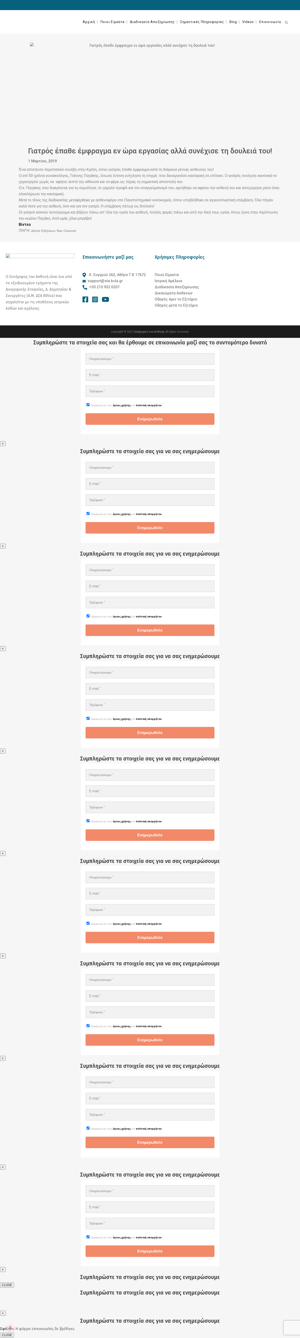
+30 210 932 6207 (104, 287)
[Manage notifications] (10, 1327)
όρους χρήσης (122, 405)
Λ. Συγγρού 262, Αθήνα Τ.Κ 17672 (117, 275)
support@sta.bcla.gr (105, 281)
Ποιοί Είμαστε (167, 275)
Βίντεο (25, 224)
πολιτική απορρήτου (149, 405)
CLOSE (7, 1285)
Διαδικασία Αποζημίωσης (177, 287)
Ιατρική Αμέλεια (168, 281)
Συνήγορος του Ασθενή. (149, 331)
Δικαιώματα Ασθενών (174, 293)
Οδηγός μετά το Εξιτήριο (176, 305)
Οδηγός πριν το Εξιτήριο (176, 299)
